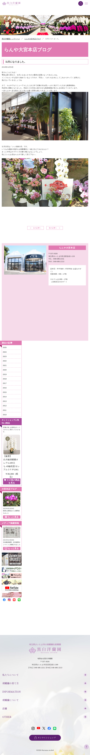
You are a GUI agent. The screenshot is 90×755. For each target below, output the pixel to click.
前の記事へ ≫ (54, 228)
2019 (5, 374)
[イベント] (12, 568)
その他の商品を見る (13, 481)
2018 (5, 379)
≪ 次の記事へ (35, 228)
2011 (4, 410)
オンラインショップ (47, 737)
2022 (5, 361)
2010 (5, 415)
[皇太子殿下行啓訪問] (12, 554)
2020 (5, 370)
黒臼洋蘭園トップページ (11, 39)
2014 (5, 397)
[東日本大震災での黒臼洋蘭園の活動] (12, 594)
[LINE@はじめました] (19, 599)
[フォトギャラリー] (12, 574)
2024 (5, 352)
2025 (5, 347)
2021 (5, 365)
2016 (5, 388)
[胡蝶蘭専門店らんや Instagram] (9, 599)
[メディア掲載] (12, 581)
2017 (5, 383)
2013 (5, 401)
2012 (5, 406)
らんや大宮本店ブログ (32, 39)
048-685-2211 (58, 259)
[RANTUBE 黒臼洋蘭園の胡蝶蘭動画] (12, 587)
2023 (5, 356)
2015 (5, 392)
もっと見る (13, 517)
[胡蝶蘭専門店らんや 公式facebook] (4, 599)
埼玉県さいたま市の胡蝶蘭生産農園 (45, 644)
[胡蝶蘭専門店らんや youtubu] (14, 599)
